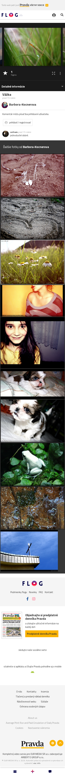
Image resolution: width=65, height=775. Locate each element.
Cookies (19, 728)
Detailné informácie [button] (13, 86)
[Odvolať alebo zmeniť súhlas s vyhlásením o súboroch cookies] (53, 743)
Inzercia (45, 691)
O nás (19, 691)
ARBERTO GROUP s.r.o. (32, 757)
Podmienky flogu (18, 592)
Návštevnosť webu (26, 701)
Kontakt (49, 592)
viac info (36, 763)
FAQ (41, 592)
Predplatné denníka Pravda (42, 634)
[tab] (32, 85)
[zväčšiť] (53, 73)
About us (32, 718)
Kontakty (31, 691)
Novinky (33, 592)
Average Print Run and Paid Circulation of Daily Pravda (32, 723)
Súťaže (44, 701)
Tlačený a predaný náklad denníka (33, 696)
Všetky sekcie (37, 5)
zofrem (14, 132)
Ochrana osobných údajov (32, 706)
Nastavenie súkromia (39, 728)
